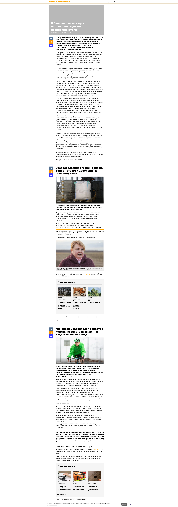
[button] (80, 190)
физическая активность (68, 499)
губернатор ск (60, 320)
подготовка (82, 317)
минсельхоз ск (92, 317)
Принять (124, 504)
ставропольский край (62, 317)
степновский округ (81, 499)
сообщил (97, 449)
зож (58, 499)
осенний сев (73, 317)
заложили (87, 274)
